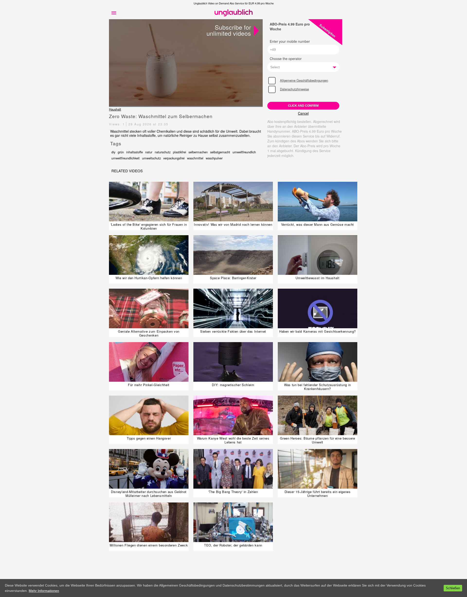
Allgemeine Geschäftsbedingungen (304, 80)
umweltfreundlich (244, 152)
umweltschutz (151, 158)
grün (121, 152)
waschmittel (195, 158)
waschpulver (214, 158)
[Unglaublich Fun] (233, 13)
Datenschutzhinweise (294, 89)
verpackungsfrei (174, 158)
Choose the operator (286, 58)
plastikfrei (179, 152)
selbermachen (198, 152)
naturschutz (163, 152)
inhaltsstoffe (134, 152)
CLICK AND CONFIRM (303, 105)
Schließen (453, 588)
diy (113, 152)
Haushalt (115, 109)
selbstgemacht (220, 152)
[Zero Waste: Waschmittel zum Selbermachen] (186, 63)
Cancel (303, 113)
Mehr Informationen (44, 591)
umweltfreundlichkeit (125, 158)
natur (148, 152)
